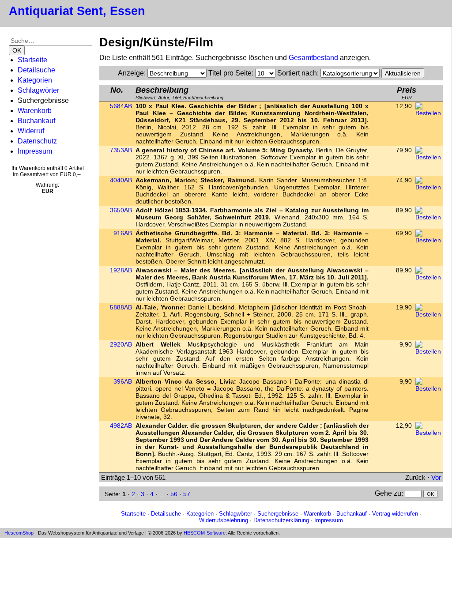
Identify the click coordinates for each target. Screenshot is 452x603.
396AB (122, 381)
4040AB (121, 180)
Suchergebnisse (277, 513)
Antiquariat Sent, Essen (77, 11)
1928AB (121, 270)
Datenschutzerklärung (281, 520)
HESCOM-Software (205, 532)
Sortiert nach (297, 73)
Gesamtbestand (313, 57)
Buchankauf (36, 120)
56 (173, 493)
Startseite (32, 60)
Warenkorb (35, 110)
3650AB (121, 210)
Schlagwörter (38, 90)
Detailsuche (36, 70)
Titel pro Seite (230, 73)
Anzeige (131, 73)
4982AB (121, 425)
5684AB (121, 105)
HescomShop (19, 532)
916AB (122, 233)
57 (186, 493)
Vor (436, 477)
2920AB (121, 344)
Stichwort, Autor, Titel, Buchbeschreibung (179, 93)
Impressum (35, 151)
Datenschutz (37, 141)
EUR (406, 93)
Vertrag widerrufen (395, 513)
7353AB (121, 150)
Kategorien (35, 80)
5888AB (121, 307)
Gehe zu (388, 493)
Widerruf (31, 131)
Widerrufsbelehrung (223, 520)
